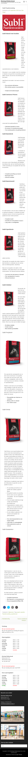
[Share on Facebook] (4, 608)
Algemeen (11, 612)
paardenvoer (14, 614)
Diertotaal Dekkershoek (8, 1)
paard (18, 612)
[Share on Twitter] (8, 608)
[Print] (16, 608)
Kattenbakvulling (5, 618)
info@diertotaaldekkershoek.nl (7, 703)
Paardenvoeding (6, 614)
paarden (23, 612)
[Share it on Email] (12, 608)
